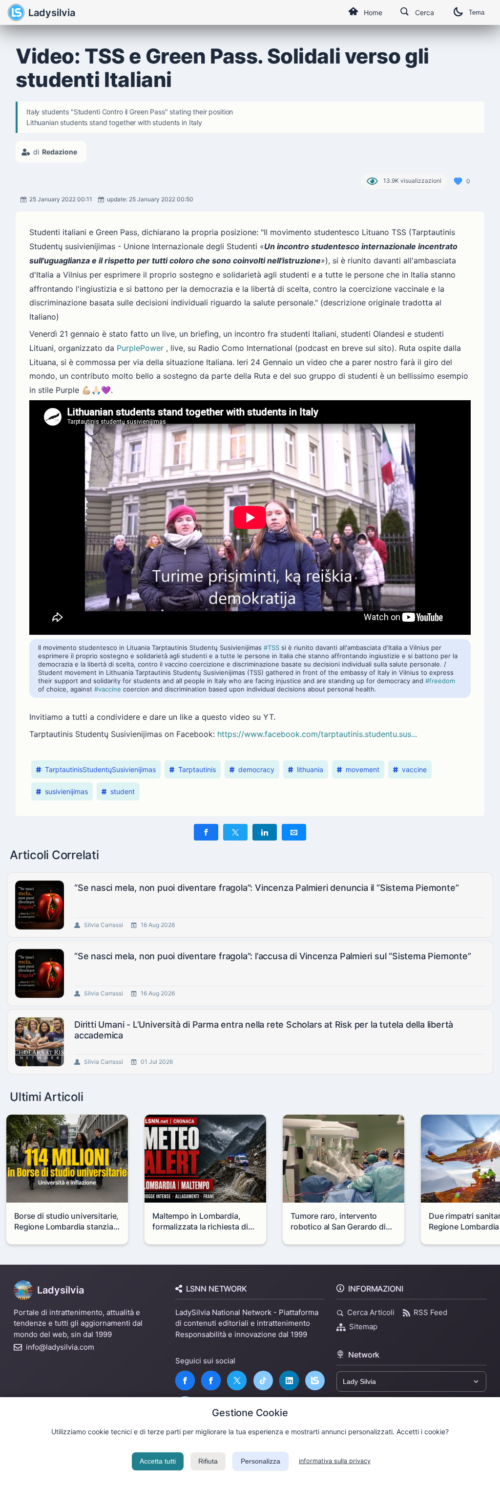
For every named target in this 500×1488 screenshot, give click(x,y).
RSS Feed (430, 1312)
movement (362, 769)
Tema (476, 12)
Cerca (424, 12)
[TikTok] (263, 1380)
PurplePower (140, 348)
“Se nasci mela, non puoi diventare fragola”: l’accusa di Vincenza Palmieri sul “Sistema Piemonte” (272, 956)
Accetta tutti (158, 1461)
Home (373, 12)
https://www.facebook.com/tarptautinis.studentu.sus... (317, 734)
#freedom (440, 681)
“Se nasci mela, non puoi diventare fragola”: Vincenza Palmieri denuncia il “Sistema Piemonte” (266, 888)
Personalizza (260, 1461)
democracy (256, 769)
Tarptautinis (197, 769)
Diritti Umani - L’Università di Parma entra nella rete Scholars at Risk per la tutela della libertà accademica (263, 1029)
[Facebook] (185, 1380)
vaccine (414, 769)
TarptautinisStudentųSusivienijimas (100, 769)
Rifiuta (208, 1461)
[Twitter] (237, 1380)
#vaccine (107, 689)
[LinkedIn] (289, 1380)
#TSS (271, 647)
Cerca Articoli (371, 1312)
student (122, 791)
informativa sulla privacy (335, 1461)
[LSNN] (315, 1380)
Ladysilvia (51, 13)
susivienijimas (66, 791)
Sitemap (363, 1326)
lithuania (310, 769)
